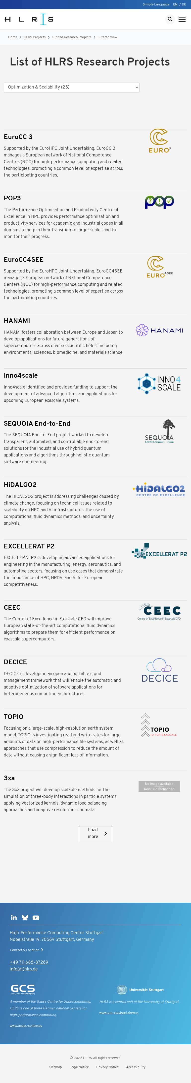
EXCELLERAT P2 (29, 546)
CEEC (12, 608)
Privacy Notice (107, 1067)
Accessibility (135, 1067)
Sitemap (55, 1067)
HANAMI (17, 321)
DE (184, 4)
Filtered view (107, 37)
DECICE (15, 662)
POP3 (12, 198)
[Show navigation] (182, 19)
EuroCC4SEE (24, 260)
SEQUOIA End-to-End (37, 424)
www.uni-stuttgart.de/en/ (119, 1013)
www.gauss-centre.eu (26, 1026)
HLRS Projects (34, 37)
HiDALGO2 (20, 485)
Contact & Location (25, 950)
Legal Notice (79, 1067)
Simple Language (156, 4)
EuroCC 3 (18, 137)
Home (12, 37)
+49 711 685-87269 (29, 963)
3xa (9, 778)
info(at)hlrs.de (24, 969)
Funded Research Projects (71, 37)
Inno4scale (21, 376)
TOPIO (14, 717)
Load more (93, 833)
